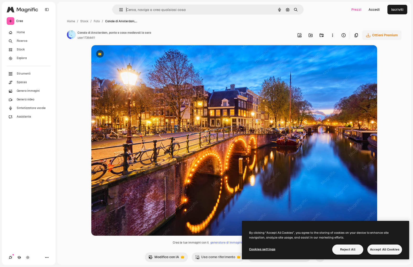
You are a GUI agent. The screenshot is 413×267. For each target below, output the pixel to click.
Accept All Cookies (384, 249)
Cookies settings (262, 249)
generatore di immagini (226, 243)
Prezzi (356, 9)
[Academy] (19, 257)
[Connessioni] (10, 257)
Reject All (347, 249)
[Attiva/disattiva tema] (28, 257)
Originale (122, 54)
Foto (97, 21)
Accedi (374, 9)
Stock (84, 21)
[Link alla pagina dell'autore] (71, 35)
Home (71, 21)
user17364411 (86, 38)
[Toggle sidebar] (47, 9)
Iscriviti (397, 9)
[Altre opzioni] (332, 35)
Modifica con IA (163, 258)
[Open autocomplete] (119, 9)
